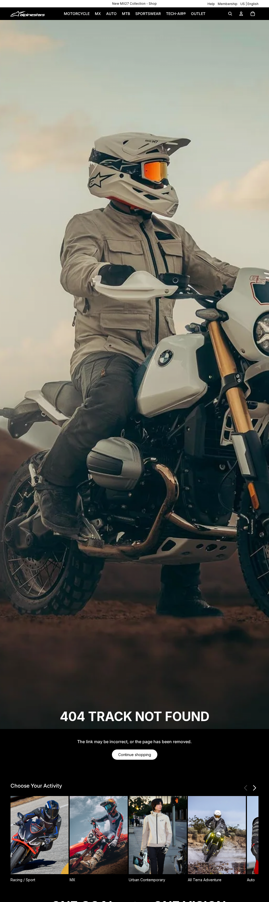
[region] (134, 3)
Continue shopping (134, 754)
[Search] (230, 13)
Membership (227, 4)
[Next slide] (254, 788)
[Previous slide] (246, 788)
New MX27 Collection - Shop (134, 4)
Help (211, 4)
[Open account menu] (241, 13)
